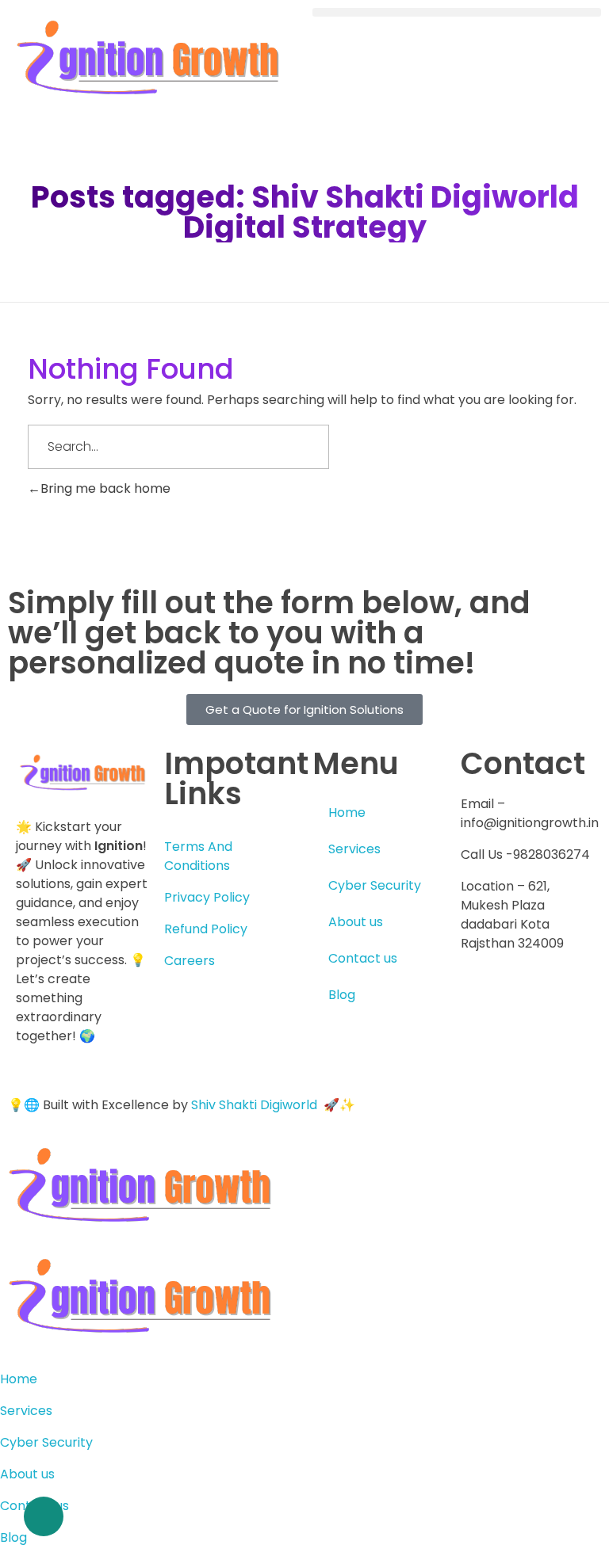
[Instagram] (480, 1046)
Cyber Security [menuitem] (46, 1442)
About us (355, 922)
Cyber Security (374, 885)
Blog (341, 995)
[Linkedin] (523, 1001)
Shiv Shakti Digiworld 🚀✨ (273, 1105)
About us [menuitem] (27, 1474)
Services (354, 849)
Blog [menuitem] (13, 1537)
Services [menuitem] (26, 1411)
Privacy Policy (207, 897)
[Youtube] (566, 1001)
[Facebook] (480, 1001)
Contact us (362, 958)
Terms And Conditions (198, 856)
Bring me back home (105, 488)
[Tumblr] (523, 1046)
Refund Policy (205, 929)
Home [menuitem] (18, 1379)
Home (347, 812)
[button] (456, 12)
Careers (189, 961)
